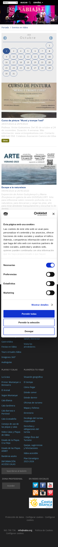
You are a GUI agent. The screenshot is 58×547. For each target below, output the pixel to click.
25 (21, 68)
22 (49, 62)
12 (28, 56)
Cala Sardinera (8, 405)
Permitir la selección (29, 322)
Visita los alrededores (29, 345)
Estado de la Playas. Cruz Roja (10, 441)
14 (42, 56)
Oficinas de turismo (33, 402)
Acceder (11, 485)
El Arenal (5, 390)
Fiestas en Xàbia (9, 346)
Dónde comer (30, 392)
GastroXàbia (7, 341)
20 (35, 62)
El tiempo (28, 382)
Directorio (28, 412)
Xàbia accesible (31, 453)
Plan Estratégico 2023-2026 (31, 460)
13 (35, 56)
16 (6, 62)
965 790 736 (10, 530)
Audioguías (6, 362)
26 (28, 68)
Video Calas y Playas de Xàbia (10, 433)
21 (42, 62)
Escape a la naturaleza (13, 187)
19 (28, 62)
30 (6, 73)
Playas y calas (9, 369)
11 (21, 56)
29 (49, 68)
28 (42, 68)
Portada (5, 27)
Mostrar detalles (40, 305)
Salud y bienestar (32, 338)
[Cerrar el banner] (53, 214)
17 (14, 62)
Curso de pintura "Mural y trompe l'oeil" (22, 120)
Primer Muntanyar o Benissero (11, 383)
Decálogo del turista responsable (33, 419)
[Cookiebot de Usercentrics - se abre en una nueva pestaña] (35, 214)
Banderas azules (9, 456)
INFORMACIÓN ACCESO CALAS (8, 463)
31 (14, 73)
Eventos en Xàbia (20, 27)
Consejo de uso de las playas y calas (10, 425)
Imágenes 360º (8, 357)
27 (35, 68)
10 (14, 56)
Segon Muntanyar (9, 395)
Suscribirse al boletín (16, 471)
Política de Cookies (44, 530)
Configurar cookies (35, 517)
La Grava (5, 376)
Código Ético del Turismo (31, 438)
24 (14, 68)
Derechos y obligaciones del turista (31, 429)
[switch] (50, 274)
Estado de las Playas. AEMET (11, 449)
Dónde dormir (30, 397)
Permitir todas (29, 313)
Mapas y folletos (31, 407)
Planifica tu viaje (34, 369)
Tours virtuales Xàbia (11, 351)
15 (49, 56)
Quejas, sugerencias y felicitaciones (33, 446)
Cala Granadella (8, 418)
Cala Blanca (6, 400)
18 (21, 62)
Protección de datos (15, 517)
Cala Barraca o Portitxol (8, 412)
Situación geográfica (33, 376)
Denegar (29, 331)
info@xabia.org (25, 530)
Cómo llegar (29, 387)
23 (6, 68)
